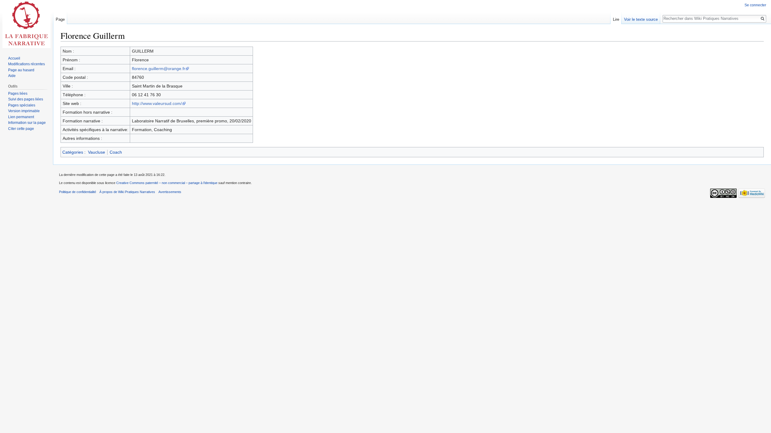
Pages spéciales (21, 105)
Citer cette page (21, 129)
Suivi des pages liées (25, 99)
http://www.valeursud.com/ (157, 103)
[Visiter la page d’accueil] (26, 24)
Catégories (72, 152)
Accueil (14, 58)
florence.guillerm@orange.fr (158, 68)
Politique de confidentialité (77, 192)
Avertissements (169, 192)
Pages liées (17, 93)
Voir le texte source (641, 19)
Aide (12, 76)
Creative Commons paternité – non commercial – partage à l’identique (166, 183)
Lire (616, 19)
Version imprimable (24, 111)
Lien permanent (21, 117)
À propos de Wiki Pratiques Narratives (127, 192)
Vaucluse (96, 152)
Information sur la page (27, 123)
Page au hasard (21, 70)
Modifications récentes (26, 64)
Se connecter (755, 5)
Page (60, 19)
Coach (116, 152)
